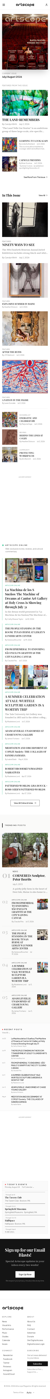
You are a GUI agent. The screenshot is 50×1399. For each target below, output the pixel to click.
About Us (31, 1321)
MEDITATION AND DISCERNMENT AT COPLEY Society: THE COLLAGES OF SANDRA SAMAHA (26, 751)
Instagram (7, 1370)
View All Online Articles (23, 803)
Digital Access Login (36, 1344)
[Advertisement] (25, 504)
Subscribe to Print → (35, 1369)
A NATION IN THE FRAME (15, 400)
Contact (31, 1329)
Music (4, 1332)
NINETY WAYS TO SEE (18, 244)
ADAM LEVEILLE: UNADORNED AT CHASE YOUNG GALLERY (21, 1003)
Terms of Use (18, 1392)
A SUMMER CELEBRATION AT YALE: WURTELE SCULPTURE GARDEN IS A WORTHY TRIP (25, 702)
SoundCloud (9, 1374)
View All (42, 195)
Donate (30, 1336)
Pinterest (7, 1366)
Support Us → (32, 1372)
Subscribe (37, 1364)
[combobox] (32, 1392)
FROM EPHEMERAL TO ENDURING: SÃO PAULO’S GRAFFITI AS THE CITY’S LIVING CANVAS (25, 653)
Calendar (6, 1340)
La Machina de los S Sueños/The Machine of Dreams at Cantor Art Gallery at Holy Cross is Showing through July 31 (26, 598)
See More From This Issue (34, 177)
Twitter (6, 1362)
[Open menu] (3, 5)
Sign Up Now (25, 1274)
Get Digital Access (35, 1340)
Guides (5, 1336)
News (4, 1321)
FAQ (29, 1325)
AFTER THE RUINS (11, 352)
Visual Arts (6, 1325)
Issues (4, 1344)
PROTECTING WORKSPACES (26, 454)
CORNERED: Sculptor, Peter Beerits (29, 877)
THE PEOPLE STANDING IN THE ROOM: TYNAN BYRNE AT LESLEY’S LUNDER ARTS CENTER (25, 632)
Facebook (7, 1359)
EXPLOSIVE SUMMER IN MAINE (18, 303)
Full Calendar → (28, 1187)
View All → (6, 1033)
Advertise (31, 1332)
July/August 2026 (12, 76)
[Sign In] (46, 4)
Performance (8, 1329)
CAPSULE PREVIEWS (30, 160)
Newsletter (8, 1355)
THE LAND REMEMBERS (20, 119)
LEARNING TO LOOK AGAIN (33, 140)
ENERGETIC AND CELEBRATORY (28, 419)
